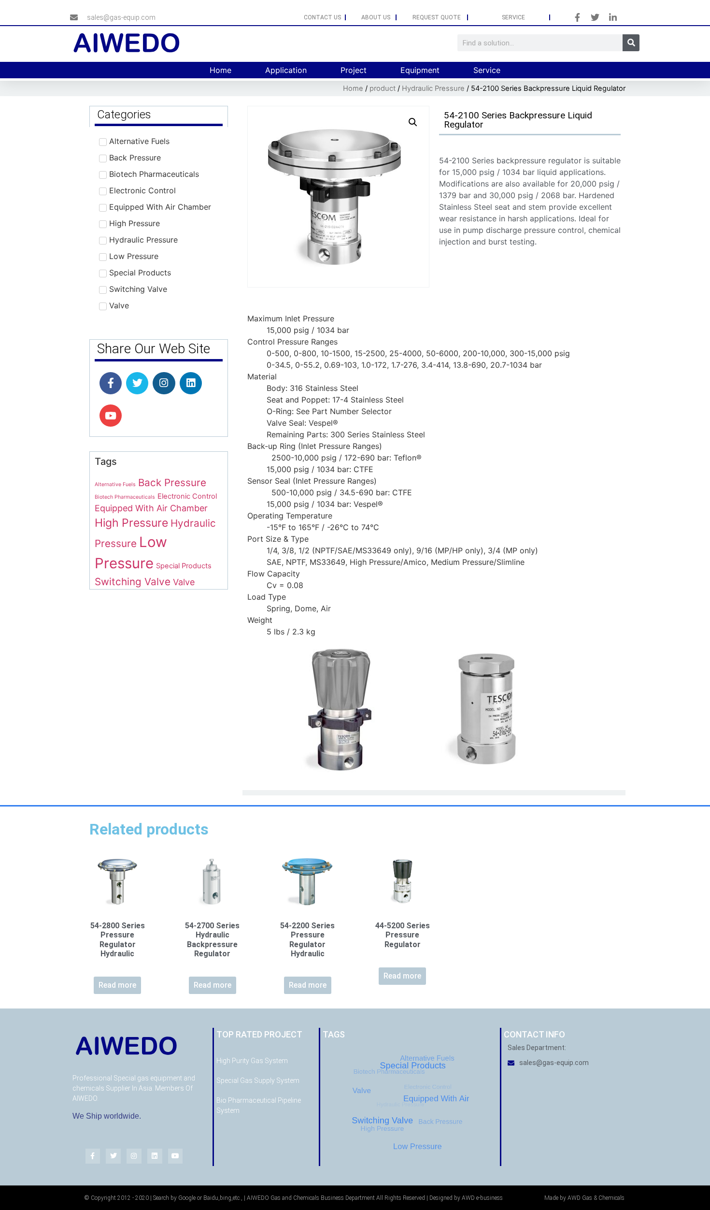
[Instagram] (164, 383)
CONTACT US (322, 17)
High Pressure (131, 523)
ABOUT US (375, 17)
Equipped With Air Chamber (151, 508)
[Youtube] (110, 415)
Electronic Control (187, 496)
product (382, 88)
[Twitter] (137, 383)
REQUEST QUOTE (436, 17)
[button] (413, 122)
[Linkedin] (191, 383)
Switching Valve (132, 582)
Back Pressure (172, 482)
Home (353, 88)
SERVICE (513, 17)
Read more (117, 985)
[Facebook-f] (110, 383)
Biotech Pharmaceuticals (125, 497)
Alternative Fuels (115, 484)
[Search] (631, 42)
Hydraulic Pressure (433, 88)
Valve (184, 582)
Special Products (184, 566)
